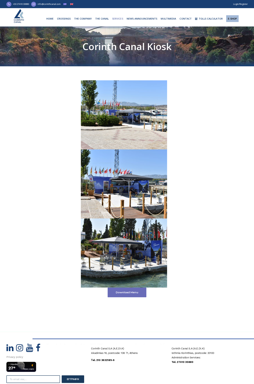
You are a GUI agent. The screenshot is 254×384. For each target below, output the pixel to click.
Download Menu (127, 292)
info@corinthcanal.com (49, 4)
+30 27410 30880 (21, 4)
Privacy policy (14, 357)
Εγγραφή (73, 379)
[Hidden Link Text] (11, 349)
